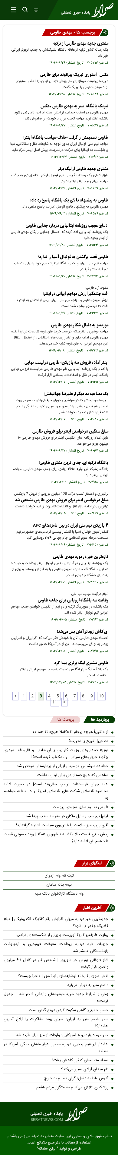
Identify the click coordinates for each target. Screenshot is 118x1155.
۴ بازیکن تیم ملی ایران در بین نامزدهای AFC (70, 525)
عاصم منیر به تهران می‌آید (87, 985)
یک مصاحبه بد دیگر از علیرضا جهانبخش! (76, 394)
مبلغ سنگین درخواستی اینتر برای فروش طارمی (70, 431)
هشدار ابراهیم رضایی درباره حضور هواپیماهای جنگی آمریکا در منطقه (56, 1048)
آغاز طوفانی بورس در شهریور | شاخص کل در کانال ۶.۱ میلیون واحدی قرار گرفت (56, 963)
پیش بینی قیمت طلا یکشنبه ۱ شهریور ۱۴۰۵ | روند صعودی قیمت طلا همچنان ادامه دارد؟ (56, 838)
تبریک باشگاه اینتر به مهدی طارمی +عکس (74, 106)
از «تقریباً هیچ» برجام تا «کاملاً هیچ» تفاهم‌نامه (70, 732)
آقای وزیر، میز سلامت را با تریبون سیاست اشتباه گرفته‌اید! (62, 825)
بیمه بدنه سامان (59, 884)
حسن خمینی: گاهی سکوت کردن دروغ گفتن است (68, 1010)
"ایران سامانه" (47, 1149)
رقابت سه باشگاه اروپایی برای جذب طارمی (73, 600)
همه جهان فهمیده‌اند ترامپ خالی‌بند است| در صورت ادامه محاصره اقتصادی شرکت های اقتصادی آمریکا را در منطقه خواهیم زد (56, 791)
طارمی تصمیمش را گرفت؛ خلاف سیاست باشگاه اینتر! (65, 138)
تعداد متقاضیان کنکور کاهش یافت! (80, 1060)
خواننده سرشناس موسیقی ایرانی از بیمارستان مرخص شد (62, 766)
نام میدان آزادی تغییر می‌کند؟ (84, 1069)
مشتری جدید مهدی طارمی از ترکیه (80, 43)
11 (54, 702)
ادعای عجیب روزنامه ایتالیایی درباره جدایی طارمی (67, 226)
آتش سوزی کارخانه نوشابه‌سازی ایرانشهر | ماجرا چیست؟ (63, 976)
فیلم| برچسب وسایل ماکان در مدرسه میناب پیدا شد (67, 816)
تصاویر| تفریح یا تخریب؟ (88, 741)
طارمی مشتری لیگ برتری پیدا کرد (81, 663)
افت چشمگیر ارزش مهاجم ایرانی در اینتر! (75, 294)
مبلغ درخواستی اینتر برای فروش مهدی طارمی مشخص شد (61, 500)
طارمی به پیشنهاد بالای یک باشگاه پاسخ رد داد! (69, 200)
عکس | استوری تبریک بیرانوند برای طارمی (74, 75)
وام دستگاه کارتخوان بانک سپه (59, 893)
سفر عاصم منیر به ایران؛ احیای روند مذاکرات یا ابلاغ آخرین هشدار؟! (56, 1023)
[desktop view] (35, 10)
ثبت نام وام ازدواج (59, 875)
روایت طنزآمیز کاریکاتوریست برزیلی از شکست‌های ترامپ (62, 935)
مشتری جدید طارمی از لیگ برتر (83, 169)
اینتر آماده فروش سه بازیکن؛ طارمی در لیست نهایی (66, 363)
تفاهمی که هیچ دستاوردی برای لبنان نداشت (72, 775)
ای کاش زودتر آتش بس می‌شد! (82, 632)
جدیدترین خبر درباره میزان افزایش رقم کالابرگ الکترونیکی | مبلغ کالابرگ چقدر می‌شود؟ (56, 922)
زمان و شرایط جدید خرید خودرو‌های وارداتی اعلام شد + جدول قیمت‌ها (56, 997)
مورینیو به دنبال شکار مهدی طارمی (79, 325)
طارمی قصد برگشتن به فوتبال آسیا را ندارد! (73, 257)
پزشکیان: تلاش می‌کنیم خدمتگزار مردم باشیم (72, 1087)
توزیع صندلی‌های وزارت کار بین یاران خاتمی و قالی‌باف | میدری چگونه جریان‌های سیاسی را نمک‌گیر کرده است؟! (56, 753)
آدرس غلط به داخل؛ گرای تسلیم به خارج (76, 1078)
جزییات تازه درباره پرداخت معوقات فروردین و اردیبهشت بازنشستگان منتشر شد (56, 947)
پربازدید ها (100, 719)
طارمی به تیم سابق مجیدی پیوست (80, 807)
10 (101, 696)
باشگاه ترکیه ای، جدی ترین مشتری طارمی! (73, 463)
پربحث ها (65, 719)
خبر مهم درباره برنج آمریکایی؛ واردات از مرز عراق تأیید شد (62, 1035)
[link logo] (59, 1114)
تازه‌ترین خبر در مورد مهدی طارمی (80, 557)
